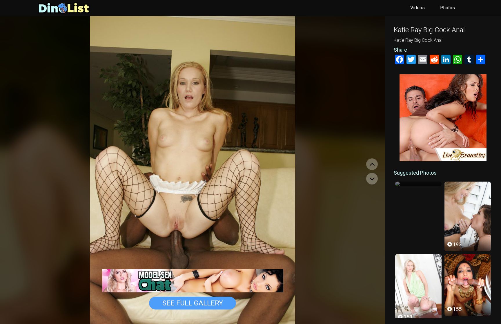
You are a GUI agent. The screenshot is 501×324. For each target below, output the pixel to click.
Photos (447, 7)
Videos (417, 7)
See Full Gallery (192, 303)
